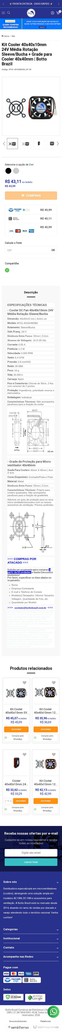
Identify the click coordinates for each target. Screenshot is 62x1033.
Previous (4, 143)
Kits (13, 36)
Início (6, 36)
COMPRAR (33, 195)
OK (53, 250)
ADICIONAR (16, 729)
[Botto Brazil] (31, 13)
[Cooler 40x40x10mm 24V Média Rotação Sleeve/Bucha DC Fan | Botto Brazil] (16, 782)
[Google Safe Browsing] (35, 997)
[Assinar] (31, 862)
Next (58, 142)
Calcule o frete (13, 242)
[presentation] (3, 3)
